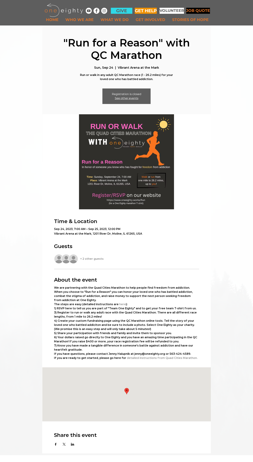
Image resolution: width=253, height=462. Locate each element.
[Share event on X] (64, 444)
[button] (80, 20)
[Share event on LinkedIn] (72, 444)
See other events (126, 98)
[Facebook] (96, 11)
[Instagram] (104, 11)
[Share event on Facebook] (55, 444)
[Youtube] (89, 11)
